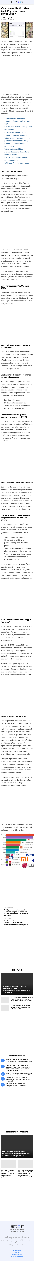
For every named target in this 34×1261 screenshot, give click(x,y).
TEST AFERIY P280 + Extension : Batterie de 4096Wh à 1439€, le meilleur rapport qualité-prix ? (8, 1173)
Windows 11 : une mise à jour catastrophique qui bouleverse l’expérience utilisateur (15, 1085)
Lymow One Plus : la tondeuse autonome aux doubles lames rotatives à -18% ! (20, 1007)
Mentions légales (17, 1254)
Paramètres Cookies (17, 1256)
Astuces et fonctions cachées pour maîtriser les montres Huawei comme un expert (19, 1061)
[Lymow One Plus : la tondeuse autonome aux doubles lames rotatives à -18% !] (5, 1008)
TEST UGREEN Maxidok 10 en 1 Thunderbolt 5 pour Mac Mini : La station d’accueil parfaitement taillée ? (25, 1173)
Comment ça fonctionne (15, 118)
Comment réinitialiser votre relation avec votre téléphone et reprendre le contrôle (19, 1074)
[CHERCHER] (32, 2)
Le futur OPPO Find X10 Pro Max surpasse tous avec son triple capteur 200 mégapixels (19, 1079)
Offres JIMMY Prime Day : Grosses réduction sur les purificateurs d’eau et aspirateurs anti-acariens (22, 999)
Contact (17, 1252)
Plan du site (17, 1250)
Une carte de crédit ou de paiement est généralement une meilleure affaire (16, 152)
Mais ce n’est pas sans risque (17, 163)
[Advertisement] (17, 75)
